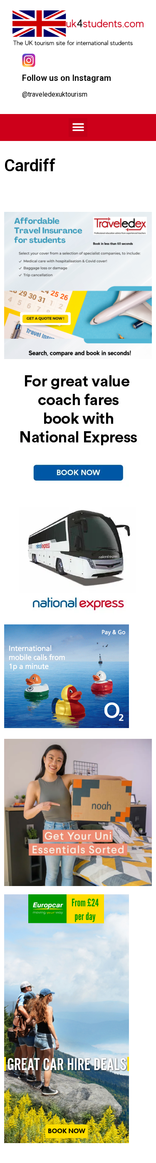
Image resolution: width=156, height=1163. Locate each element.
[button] (78, 127)
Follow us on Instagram (66, 78)
